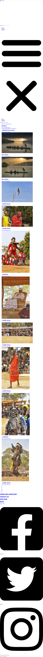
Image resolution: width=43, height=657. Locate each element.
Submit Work (3, 29)
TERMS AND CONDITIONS (8, 494)
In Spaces (3, 28)
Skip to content (2, 0)
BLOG (2, 501)
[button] (21, 74)
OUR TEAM (3, 499)
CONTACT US (4, 496)
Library (3, 27)
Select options (8, 127)
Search (1, 25)
